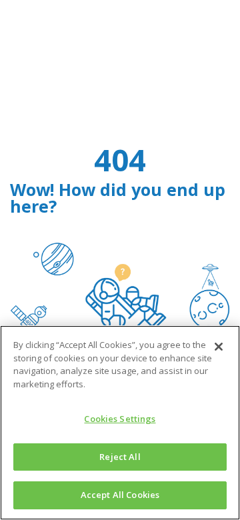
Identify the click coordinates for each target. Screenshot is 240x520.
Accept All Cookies (120, 495)
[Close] (218, 346)
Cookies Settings (119, 419)
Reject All (119, 457)
